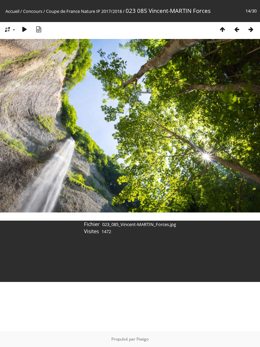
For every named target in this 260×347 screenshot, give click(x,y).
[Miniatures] (222, 29)
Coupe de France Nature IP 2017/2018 (84, 11)
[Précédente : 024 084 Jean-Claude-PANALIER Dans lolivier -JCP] (237, 29)
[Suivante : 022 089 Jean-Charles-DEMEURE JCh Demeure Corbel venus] (251, 29)
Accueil (12, 11)
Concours (32, 11)
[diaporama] (24, 29)
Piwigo (142, 339)
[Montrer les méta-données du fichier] (38, 29)
